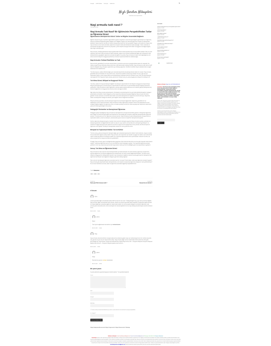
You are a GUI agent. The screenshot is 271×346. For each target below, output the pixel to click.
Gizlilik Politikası (99, 3)
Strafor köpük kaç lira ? (161, 53)
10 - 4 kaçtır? (93, 313)
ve (98, 173)
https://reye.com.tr (110, 327)
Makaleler (97, 170)
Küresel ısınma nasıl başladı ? (163, 57)
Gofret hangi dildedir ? (161, 30)
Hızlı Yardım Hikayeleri (135, 12)
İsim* (91, 290)
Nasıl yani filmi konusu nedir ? (98, 183)
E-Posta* (92, 297)
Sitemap (128, 327)
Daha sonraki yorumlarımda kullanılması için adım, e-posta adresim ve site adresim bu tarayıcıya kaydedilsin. (114, 309)
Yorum (91, 275)
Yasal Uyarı (106, 3)
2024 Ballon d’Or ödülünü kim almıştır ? (165, 43)
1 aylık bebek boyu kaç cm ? (162, 36)
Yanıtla (98, 211)
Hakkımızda (112, 3)
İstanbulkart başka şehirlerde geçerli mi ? (165, 40)
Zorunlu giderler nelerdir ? (162, 47)
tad (95, 173)
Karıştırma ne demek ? (145, 183)
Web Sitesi (92, 303)
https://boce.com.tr (120, 327)
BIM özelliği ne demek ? (162, 33)
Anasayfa (92, 3)
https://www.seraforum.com (97, 327)
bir (91, 173)
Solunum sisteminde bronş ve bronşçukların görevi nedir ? (168, 26)
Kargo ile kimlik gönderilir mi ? (163, 50)
